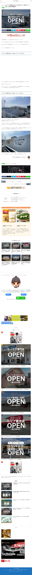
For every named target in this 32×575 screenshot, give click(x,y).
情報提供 (19, 569)
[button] (4, 30)
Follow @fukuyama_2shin (14, 170)
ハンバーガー (11, 7)
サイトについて (7, 569)
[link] (11, 201)
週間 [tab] (13, 329)
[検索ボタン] (31, 1)
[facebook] (12, 201)
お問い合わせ (25, 569)
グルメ (8, 7)
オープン (3, 7)
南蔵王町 (14, 7)
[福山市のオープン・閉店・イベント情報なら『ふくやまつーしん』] (16, 1)
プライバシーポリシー (14, 569)
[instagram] (15, 201)
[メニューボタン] (1, 1)
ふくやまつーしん (6, 201)
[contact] (18, 568)
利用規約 (10, 569)
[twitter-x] (14, 201)
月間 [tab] (15, 329)
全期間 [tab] (18, 329)
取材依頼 (22, 569)
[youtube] (16, 201)
